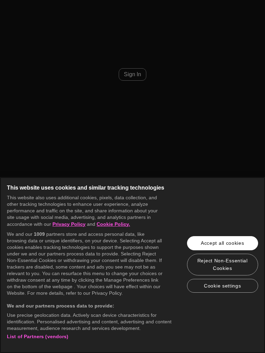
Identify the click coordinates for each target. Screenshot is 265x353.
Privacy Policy (69, 224)
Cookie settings (222, 286)
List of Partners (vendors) (38, 336)
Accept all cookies (222, 243)
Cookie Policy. (113, 224)
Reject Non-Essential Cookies (222, 264)
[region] (132, 265)
